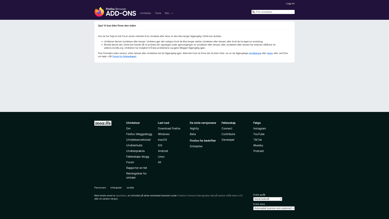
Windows (164, 134)
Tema (158, 13)
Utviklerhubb (134, 145)
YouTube (258, 134)
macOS (162, 139)
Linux (161, 156)
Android (163, 151)
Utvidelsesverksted (138, 139)
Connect (227, 128)
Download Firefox (169, 128)
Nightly (194, 128)
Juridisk (130, 187)
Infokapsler (116, 187)
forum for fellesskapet (124, 56)
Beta (193, 134)
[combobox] (273, 12)
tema (269, 53)
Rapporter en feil (136, 167)
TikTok (257, 139)
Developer (228, 139)
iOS (160, 145)
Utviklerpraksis (135, 151)
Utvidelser (145, 13)
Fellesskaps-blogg (137, 156)
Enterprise (196, 146)
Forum (130, 162)
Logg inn (290, 3)
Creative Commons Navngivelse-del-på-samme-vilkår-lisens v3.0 (210, 195)
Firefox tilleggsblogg (139, 134)
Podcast (258, 151)
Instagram (259, 128)
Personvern (100, 187)
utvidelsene (255, 53)
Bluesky (258, 145)
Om (128, 128)
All (159, 162)
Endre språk (259, 194)
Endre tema (259, 204)
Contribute (228, 134)
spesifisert (121, 195)
